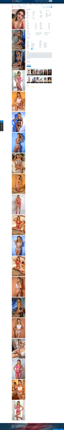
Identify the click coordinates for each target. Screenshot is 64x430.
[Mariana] (41, 72)
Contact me (1, 128)
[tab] (39, 9)
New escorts (13, 2)
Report (1, 130)
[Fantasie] (33, 72)
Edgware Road (32, 43)
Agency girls (23, 2)
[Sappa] (46, 72)
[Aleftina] (50, 72)
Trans (44, 2)
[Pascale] (37, 72)
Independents (18, 2)
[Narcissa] (29, 72)
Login (47, 2)
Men (40, 2)
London (32, 42)
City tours (32, 2)
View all (51, 68)
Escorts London (15, 5)
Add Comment (28, 66)
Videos (37, 2)
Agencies (28, 2)
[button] (47, 7)
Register (51, 2)
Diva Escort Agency (34, 68)
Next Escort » (50, 5)
